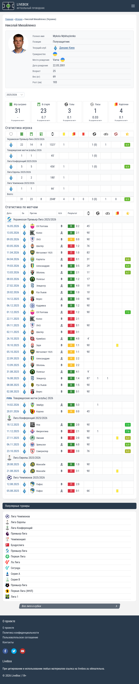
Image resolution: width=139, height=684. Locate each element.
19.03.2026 (13, 265)
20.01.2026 (13, 411)
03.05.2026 (13, 246)
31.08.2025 (13, 371)
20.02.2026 (13, 292)
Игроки (18, 19)
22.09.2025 (13, 358)
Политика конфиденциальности (21, 632)
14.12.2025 (13, 299)
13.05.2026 (13, 232)
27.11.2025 (13, 437)
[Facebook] (5, 651)
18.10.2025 (13, 345)
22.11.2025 (13, 318)
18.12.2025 (13, 424)
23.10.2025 (13, 451)
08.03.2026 (13, 279)
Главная (9, 19)
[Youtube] (22, 651)
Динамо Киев (67, 47)
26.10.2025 (13, 338)
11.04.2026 (13, 252)
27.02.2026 (13, 285)
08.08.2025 (13, 385)
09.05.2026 (13, 239)
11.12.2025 (13, 431)
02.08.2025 (13, 391)
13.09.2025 (13, 365)
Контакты (8, 642)
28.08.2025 (13, 464)
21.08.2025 (13, 471)
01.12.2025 (13, 312)
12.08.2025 (13, 484)
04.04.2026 (13, 259)
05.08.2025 (13, 490)
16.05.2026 (13, 226)
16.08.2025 (13, 378)
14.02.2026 (13, 404)
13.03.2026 (13, 272)
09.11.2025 (13, 325)
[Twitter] (14, 651)
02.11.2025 (13, 332)
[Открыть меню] (133, 6)
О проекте (8, 627)
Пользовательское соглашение (20, 637)
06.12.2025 (13, 305)
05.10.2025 (13, 351)
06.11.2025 (13, 444)
